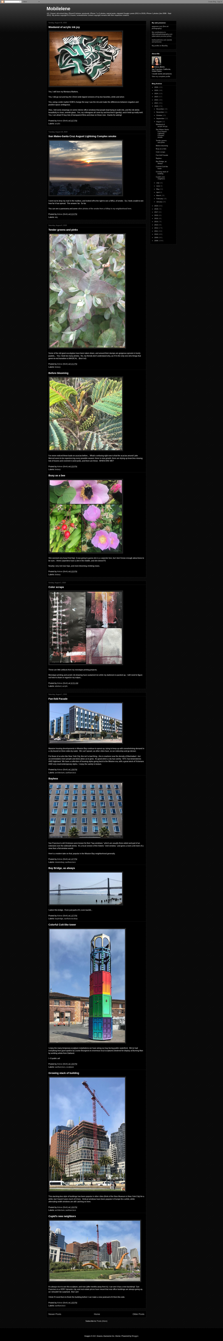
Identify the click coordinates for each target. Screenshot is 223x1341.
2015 (156, 218)
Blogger (135, 1336)
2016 (156, 215)
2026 (156, 87)
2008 (156, 241)
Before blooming (58, 373)
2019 (156, 206)
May (158, 189)
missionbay (59, 862)
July (158, 183)
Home (97, 1314)
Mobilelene (58, 8)
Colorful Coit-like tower (62, 924)
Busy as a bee (56, 475)
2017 (156, 212)
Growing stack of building (63, 1073)
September (160, 118)
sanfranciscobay (71, 919)
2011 (156, 231)
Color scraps (56, 587)
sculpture (70, 1067)
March (158, 195)
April (158, 192)
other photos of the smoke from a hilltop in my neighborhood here (104, 209)
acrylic (57, 124)
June (158, 186)
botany (58, 367)
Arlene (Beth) (159, 67)
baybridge (59, 919)
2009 (156, 237)
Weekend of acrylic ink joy (64, 27)
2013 (156, 225)
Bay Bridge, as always (61, 868)
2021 (156, 103)
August (159, 122)
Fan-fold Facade (57, 698)
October (159, 115)
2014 (156, 221)
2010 (156, 234)
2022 (156, 100)
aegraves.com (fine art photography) (160, 27)
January (159, 202)
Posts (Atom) (102, 1321)
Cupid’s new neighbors (62, 1216)
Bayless (53, 778)
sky (56, 217)
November (160, 112)
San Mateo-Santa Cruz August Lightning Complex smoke (82, 136)
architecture (60, 773)
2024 (156, 93)
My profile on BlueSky (160, 46)
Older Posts (138, 1314)
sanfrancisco (71, 773)
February (160, 199)
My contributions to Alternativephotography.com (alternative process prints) (162, 34)
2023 (156, 97)
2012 (156, 228)
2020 (156, 106)
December (160, 109)
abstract (58, 686)
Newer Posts (54, 1314)
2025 (156, 90)
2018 (156, 209)
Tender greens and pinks (63, 229)
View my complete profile (161, 76)
